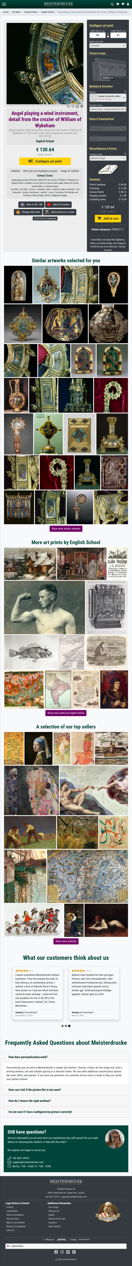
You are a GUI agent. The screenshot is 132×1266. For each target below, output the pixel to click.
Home (6, 12)
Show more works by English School (65, 713)
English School (47, 12)
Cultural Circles (31, 12)
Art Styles (16, 12)
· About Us (9, 1230)
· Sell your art (53, 1211)
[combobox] (108, 45)
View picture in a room (61, 212)
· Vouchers (52, 1222)
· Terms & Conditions (14, 1215)
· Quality (51, 1215)
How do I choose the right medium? (30, 1101)
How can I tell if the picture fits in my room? (35, 1090)
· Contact (9, 1207)
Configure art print (47, 161)
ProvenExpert (31, 1012)
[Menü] (4, 4)
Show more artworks (66, 941)
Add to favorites (60, 204)
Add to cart (109, 218)
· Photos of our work (56, 1218)
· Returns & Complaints (15, 1226)
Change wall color (30, 212)
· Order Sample (54, 1226)
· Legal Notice (11, 1211)
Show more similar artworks (66, 528)
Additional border (96, 41)
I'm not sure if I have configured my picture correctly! (40, 1112)
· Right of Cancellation (15, 1222)
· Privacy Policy (12, 1218)
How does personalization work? (28, 1057)
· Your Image (53, 1207)
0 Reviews (51, 218)
